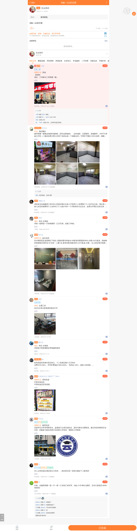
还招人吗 (40, 120)
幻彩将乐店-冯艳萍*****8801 (49, 376)
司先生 (40, 418)
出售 (36, 299)
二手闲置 (85, 61)
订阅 (2, 515)
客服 (2, 519)
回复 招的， (43, 114)
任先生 (44, 128)
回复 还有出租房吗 (45, 513)
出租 (36, 482)
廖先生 (40, 342)
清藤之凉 (41, 201)
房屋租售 (58, 61)
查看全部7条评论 (41, 515)
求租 (36, 218)
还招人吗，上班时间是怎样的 (48, 122)
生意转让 (67, 61)
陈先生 (40, 234)
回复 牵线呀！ (44, 502)
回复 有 (42, 510)
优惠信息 (93, 61)
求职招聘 (50, 61)
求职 (36, 201)
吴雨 (40, 218)
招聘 (38, 66)
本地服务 (76, 61)
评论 (105, 41)
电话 (105, 66)
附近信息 (41, 61)
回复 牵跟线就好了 (45, 505)
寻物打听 (102, 61)
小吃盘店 (37, 359)
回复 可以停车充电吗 (46, 507)
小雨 (42, 66)
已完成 (102, 527)
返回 (33, 2)
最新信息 (32, 61)
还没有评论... (68, 46)
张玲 (40, 299)
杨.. (43, 359)
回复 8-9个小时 (46, 117)
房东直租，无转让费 (44, 195)
